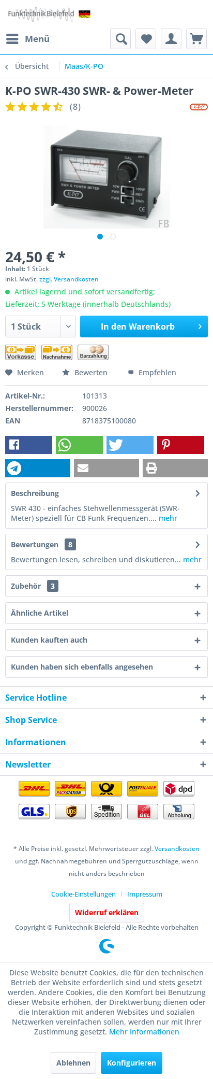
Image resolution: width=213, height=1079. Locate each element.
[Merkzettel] (145, 39)
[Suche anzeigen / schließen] (120, 39)
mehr (167, 518)
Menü (37, 39)
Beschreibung (35, 493)
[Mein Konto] (171, 39)
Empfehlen (156, 372)
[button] (28, 445)
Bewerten (91, 372)
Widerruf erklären (107, 912)
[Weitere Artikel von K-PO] (199, 107)
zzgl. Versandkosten (69, 279)
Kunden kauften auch (49, 640)
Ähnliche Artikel (39, 613)
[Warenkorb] (196, 39)
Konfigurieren (131, 1063)
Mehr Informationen (144, 1032)
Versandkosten (177, 848)
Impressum (144, 894)
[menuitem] (27, 39)
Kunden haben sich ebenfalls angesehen (82, 667)
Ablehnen (73, 1063)
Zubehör (33, 586)
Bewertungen (34, 544)
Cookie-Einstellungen (83, 894)
